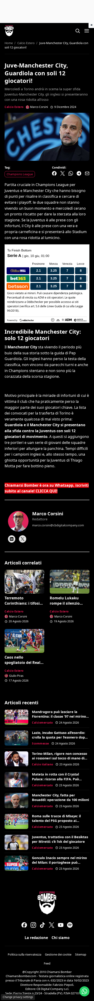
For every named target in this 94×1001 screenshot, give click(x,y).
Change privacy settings (18, 997)
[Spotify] (70, 925)
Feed (47, 963)
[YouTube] (60, 925)
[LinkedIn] (11, 539)
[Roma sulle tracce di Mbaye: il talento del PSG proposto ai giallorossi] (16, 821)
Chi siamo (61, 937)
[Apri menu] (86, 31)
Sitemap (80, 954)
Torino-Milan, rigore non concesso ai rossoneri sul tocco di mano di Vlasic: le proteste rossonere (59, 758)
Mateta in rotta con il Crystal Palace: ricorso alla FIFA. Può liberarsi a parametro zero (55, 779)
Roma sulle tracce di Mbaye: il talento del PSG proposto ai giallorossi (56, 820)
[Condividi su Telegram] (79, 173)
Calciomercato (42, 723)
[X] (22, 539)
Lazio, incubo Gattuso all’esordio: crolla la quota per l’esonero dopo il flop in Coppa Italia (59, 737)
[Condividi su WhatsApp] (70, 173)
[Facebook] (24, 925)
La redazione (36, 937)
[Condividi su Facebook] (54, 173)
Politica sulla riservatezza (24, 954)
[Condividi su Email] (87, 173)
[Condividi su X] (62, 173)
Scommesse (40, 743)
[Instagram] (33, 925)
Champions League (20, 174)
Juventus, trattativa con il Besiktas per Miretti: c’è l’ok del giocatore (60, 839)
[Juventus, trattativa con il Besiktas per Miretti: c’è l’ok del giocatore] (16, 842)
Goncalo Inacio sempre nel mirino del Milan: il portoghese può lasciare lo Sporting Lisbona (59, 862)
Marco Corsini (47, 513)
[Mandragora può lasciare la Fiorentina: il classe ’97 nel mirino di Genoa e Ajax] (16, 717)
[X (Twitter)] (51, 925)
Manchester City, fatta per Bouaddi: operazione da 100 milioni (60, 797)
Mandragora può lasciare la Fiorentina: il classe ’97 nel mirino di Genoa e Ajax (59, 716)
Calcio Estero (14, 107)
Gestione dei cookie (58, 954)
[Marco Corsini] (18, 521)
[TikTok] (42, 925)
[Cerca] (77, 31)
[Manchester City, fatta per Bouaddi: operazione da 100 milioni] (16, 800)
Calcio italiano (42, 764)
